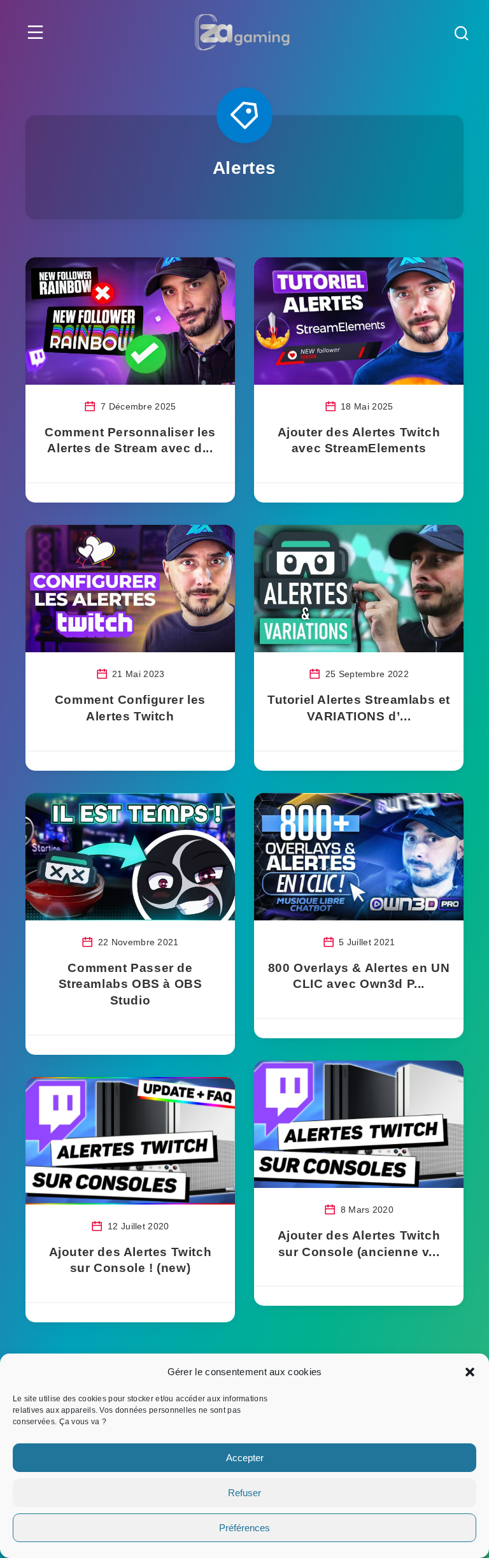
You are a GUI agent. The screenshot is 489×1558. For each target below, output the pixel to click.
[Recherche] (461, 34)
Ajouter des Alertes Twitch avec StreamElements (359, 440)
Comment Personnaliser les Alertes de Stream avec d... (130, 440)
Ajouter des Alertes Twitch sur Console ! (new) (130, 1260)
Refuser (244, 1492)
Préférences (244, 1527)
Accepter (245, 1457)
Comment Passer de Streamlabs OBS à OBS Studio (130, 984)
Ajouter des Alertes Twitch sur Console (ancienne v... (359, 1244)
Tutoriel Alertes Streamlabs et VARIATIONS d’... (358, 708)
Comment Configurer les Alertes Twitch (130, 708)
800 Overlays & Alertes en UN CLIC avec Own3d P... (359, 976)
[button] (470, 1372)
